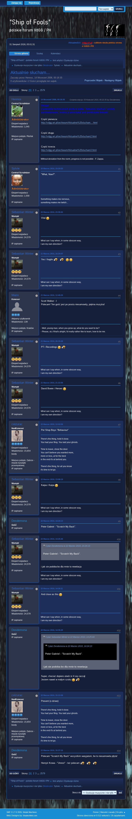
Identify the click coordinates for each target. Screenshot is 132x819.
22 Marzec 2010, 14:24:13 (52, 521)
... (38, 90)
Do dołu (14, 90)
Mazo (15, 295)
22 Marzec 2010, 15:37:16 (52, 750)
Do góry (14, 773)
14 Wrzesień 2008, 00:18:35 (53, 100)
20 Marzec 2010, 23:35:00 (52, 212)
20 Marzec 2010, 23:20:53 (52, 169)
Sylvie (57, 65)
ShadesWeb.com (30, 816)
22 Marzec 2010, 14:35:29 (52, 630)
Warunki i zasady (107, 812)
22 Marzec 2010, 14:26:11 (52, 588)
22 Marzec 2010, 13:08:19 (52, 479)
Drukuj (118, 90)
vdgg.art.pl (87, 43)
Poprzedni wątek (94, 80)
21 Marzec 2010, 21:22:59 (52, 383)
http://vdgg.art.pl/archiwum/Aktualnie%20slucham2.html (69, 136)
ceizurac (17, 424)
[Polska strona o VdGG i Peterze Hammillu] (13, 133)
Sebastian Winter (23, 212)
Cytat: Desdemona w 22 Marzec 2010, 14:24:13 (68, 546)
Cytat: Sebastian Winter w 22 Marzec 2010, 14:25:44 (70, 637)
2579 (42, 90)
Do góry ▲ (120, 812)
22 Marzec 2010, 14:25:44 (52, 539)
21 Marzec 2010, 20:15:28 (52, 341)
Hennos (16, 99)
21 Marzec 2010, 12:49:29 (52, 295)
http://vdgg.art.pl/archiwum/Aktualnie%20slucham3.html (69, 150)
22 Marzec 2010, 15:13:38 (52, 695)
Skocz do (76, 792)
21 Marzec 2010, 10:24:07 (52, 254)
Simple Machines (30, 812)
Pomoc (96, 812)
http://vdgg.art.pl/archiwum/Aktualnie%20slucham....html (69, 122)
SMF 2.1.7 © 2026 (14, 812)
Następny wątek (113, 80)
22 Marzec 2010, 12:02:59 (52, 424)
